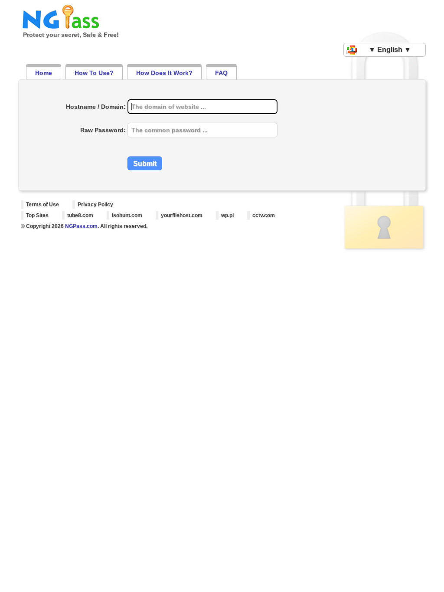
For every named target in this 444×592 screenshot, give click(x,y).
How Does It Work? (164, 72)
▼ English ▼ (390, 49)
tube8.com (80, 215)
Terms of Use (42, 205)
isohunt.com (127, 215)
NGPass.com (81, 226)
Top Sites (37, 215)
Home (43, 72)
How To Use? (94, 72)
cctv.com (263, 215)
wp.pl (227, 215)
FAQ (221, 72)
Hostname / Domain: (96, 106)
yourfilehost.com (181, 215)
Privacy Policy (95, 205)
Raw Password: (103, 130)
